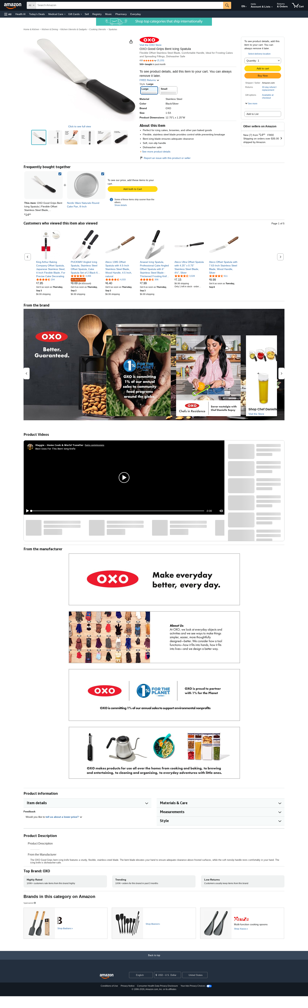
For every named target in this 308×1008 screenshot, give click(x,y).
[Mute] (221, 511)
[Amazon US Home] (106, 976)
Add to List (252, 114)
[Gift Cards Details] (81, 14)
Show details (120, 205)
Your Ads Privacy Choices (193, 986)
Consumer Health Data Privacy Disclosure (157, 986)
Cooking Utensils (97, 29)
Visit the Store (256, 413)
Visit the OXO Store (150, 45)
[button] (8, 14)
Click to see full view (79, 126)
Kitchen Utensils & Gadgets (73, 29)
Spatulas (113, 29)
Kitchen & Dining (50, 29)
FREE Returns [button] (148, 80)
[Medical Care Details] (65, 14)
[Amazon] (13, 5)
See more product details (156, 151)
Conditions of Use (109, 986)
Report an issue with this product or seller (167, 158)
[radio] (39, 137)
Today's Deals (37, 14)
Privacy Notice (128, 986)
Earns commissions (94, 445)
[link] (86, 185)
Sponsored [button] (28, 903)
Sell (87, 14)
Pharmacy (121, 14)
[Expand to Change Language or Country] (246, 6)
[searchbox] (129, 5)
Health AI (20, 14)
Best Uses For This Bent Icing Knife (55, 448)
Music (108, 14)
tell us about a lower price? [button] (62, 816)
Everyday (135, 14)
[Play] (26, 510)
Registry (97, 14)
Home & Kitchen (31, 29)
